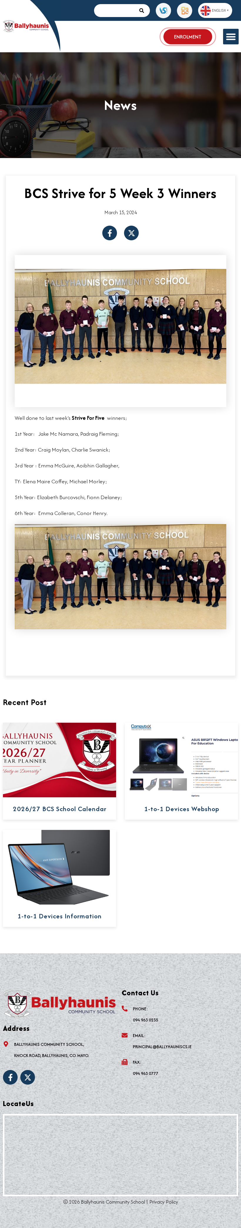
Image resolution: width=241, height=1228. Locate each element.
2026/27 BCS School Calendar (59, 808)
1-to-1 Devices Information (59, 916)
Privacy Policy (163, 1201)
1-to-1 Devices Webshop (181, 808)
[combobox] (115, 10)
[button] (231, 36)
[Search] (143, 10)
